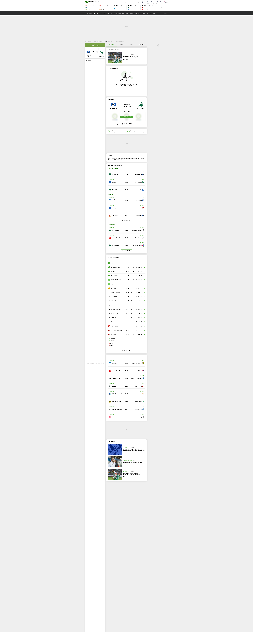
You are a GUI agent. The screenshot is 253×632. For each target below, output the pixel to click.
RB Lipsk (113, 271)
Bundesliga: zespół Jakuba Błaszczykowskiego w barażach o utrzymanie (132, 58)
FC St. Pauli (113, 334)
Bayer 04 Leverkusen (116, 284)
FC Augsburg (114, 296)
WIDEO (131, 13)
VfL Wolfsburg (126, 54)
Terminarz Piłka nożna (97, 41)
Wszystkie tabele (126, 350)
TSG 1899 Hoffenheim (116, 279)
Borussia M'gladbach (116, 309)
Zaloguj (166, 2)
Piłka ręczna (137, 13)
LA (154, 13)
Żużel (111, 13)
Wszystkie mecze (126, 220)
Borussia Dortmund (115, 267)
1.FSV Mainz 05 (114, 301)
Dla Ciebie (89, 13)
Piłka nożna (95, 13)
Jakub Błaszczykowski (127, 460)
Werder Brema (114, 322)
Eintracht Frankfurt (115, 292)
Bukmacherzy (118, 13)
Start (86, 41)
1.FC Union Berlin (115, 305)
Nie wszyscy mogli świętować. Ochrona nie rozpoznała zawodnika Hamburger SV (134, 449)
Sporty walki (125, 13)
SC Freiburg (113, 288)
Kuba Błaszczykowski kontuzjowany (133, 462)
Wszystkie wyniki (161, 7)
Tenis (101, 13)
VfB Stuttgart (114, 275)
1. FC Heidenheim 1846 (116, 330)
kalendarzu (133, 124)
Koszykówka (145, 13)
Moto (150, 13)
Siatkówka (106, 13)
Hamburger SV (114, 313)
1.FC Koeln (113, 317)
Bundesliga (105, 41)
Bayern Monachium (115, 263)
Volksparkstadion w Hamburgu (137, 132)
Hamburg (113, 132)
